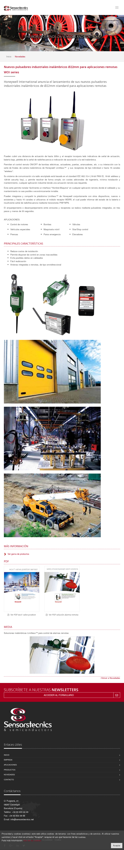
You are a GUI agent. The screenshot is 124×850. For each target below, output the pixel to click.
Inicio (8, 56)
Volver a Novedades (110, 677)
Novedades (9, 774)
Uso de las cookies (32, 840)
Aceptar (116, 845)
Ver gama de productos (18, 553)
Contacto (9, 779)
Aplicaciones (10, 764)
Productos (9, 769)
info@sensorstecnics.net (22, 819)
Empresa (8, 759)
